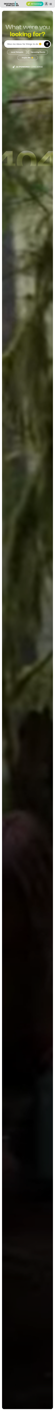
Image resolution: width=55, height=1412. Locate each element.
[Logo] (11, 4)
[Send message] (47, 44)
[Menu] (50, 4)
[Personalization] (46, 4)
